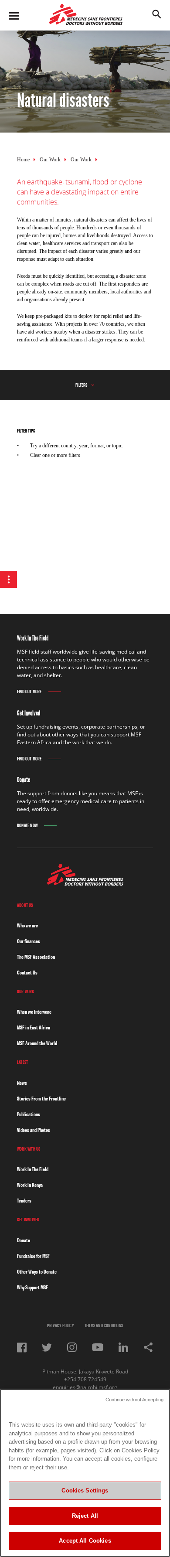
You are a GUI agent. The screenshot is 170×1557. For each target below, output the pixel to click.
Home (23, 160)
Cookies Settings (84, 1490)
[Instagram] (72, 1347)
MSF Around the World (37, 1043)
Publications (28, 1114)
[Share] (148, 1347)
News (22, 1083)
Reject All (85, 1516)
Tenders (24, 1200)
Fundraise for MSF (33, 1256)
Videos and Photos (33, 1130)
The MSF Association (36, 957)
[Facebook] (22, 1347)
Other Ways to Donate (37, 1271)
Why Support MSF (32, 1287)
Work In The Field (32, 1169)
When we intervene (34, 1011)
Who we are (27, 925)
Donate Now (27, 825)
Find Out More (29, 692)
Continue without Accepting (134, 1399)
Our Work (50, 160)
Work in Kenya (30, 1185)
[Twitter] (47, 1347)
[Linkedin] (123, 1347)
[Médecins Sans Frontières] (85, 883)
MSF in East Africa (33, 1027)
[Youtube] (97, 1347)
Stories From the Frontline (41, 1098)
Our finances (28, 941)
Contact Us (27, 972)
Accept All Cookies (85, 1540)
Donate (23, 1240)
